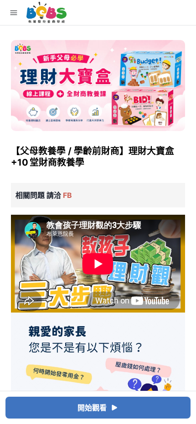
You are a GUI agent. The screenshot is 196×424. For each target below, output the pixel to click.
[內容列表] (13, 12)
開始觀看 (92, 407)
